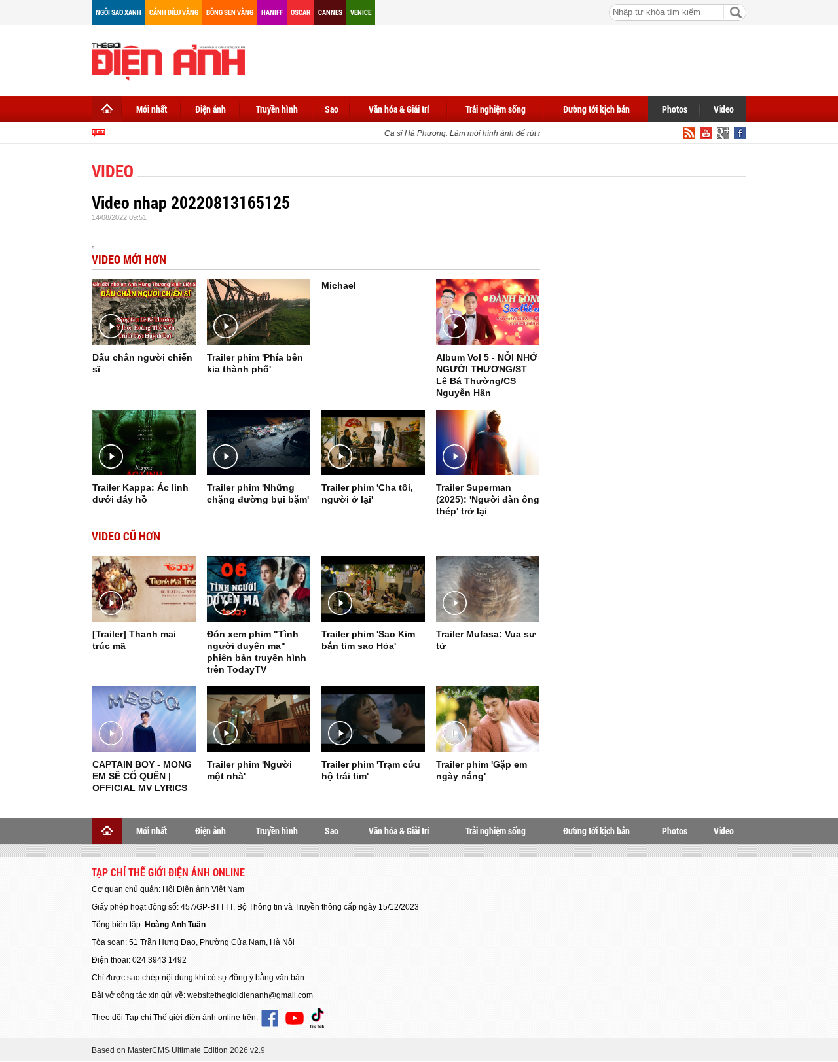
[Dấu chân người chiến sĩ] (144, 312)
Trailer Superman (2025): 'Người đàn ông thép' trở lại (487, 499)
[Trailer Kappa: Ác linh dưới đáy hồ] (144, 442)
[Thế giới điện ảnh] (168, 60)
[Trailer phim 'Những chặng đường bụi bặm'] (258, 442)
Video (724, 109)
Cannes (330, 12)
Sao (331, 109)
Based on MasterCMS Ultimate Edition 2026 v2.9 (178, 1050)
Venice (360, 12)
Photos (674, 109)
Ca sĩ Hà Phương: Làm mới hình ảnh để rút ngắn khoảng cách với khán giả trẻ (517, 133)
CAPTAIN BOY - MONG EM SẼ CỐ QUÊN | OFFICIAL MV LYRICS (142, 776)
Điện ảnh (210, 109)
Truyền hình (277, 109)
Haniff (272, 12)
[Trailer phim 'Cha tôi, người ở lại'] (373, 442)
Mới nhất (151, 109)
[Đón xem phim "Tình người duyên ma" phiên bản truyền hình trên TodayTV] (258, 589)
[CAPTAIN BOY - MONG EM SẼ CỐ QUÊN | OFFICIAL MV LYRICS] (144, 719)
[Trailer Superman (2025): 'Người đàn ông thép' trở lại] (487, 442)
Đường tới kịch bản (596, 109)
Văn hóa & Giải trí (399, 109)
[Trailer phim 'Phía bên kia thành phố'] (258, 312)
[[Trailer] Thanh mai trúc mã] (144, 589)
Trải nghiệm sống (495, 109)
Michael (338, 285)
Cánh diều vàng (173, 12)
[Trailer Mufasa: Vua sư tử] (487, 589)
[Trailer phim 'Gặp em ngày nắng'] (487, 719)
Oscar (300, 12)
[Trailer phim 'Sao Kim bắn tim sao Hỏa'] (373, 589)
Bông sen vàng (229, 12)
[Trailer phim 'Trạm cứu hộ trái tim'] (373, 719)
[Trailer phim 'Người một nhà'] (258, 719)
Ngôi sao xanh (118, 12)
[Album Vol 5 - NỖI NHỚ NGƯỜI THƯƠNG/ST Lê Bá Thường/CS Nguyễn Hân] (487, 312)
